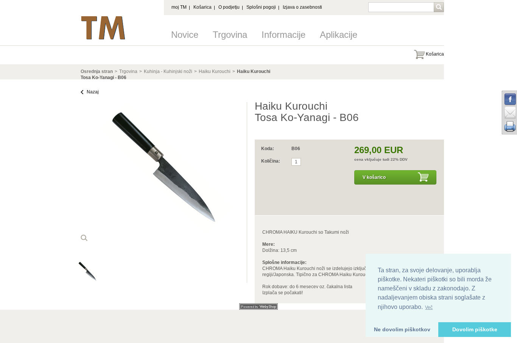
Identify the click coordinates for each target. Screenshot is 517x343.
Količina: (270, 161)
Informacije (283, 34)
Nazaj (93, 92)
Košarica (202, 7)
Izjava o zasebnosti (302, 7)
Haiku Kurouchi (214, 71)
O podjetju (229, 7)
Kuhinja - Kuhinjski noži (168, 71)
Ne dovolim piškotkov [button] (402, 329)
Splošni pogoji (261, 7)
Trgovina (230, 34)
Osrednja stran (97, 71)
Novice (184, 34)
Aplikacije (338, 34)
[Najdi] (439, 7)
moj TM (179, 7)
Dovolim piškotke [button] (474, 329)
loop (84, 237)
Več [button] (429, 307)
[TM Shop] (103, 18)
